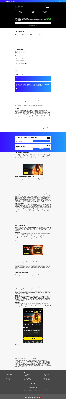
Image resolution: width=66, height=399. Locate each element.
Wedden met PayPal (46, 378)
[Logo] (33, 387)
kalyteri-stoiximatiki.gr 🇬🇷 (37, 395)
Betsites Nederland (9, 374)
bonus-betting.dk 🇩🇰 (12, 395)
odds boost (32, 243)
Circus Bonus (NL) (27, 378)
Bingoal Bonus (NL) (27, 379)
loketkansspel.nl (49, 389)
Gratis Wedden (8, 379)
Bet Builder (45, 375)
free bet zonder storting (35, 262)
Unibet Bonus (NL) (27, 375)
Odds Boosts (8, 378)
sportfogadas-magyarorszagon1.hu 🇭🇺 (50, 395)
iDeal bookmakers (36, 279)
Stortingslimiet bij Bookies (47, 379)
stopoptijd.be (57, 389)
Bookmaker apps (46, 374)
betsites (28, 121)
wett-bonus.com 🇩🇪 (37, 397)
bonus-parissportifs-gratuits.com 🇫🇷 (24, 395)
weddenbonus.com (11, 1)
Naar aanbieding (41, 141)
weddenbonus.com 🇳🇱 (29, 397)
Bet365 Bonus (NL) (27, 374)
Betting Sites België (9, 375)
